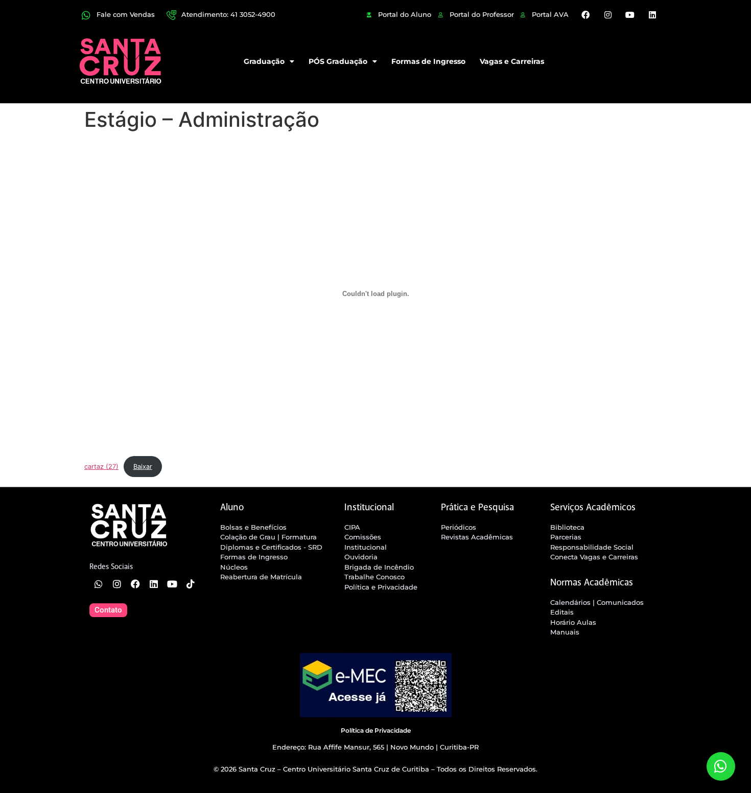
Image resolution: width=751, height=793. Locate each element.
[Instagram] (608, 15)
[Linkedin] (652, 15)
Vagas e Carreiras (512, 61)
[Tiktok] (190, 584)
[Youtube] (630, 15)
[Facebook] (585, 15)
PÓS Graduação (338, 61)
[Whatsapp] (98, 584)
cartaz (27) (101, 466)
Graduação (264, 61)
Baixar (142, 466)
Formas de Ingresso (428, 61)
